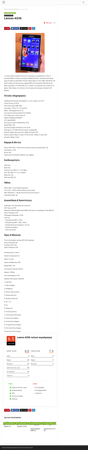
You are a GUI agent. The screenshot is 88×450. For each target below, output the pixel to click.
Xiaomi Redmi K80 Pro (35, 429)
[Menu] (4, 2)
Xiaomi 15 (7, 426)
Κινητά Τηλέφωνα (14, 9)
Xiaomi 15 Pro (22, 426)
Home (6, 9)
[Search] (83, 2)
